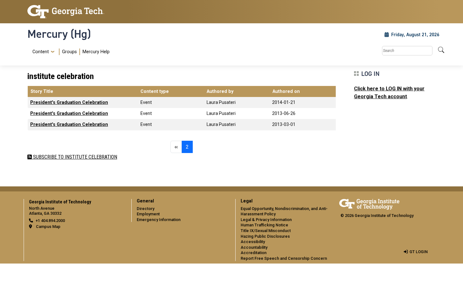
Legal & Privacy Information (266, 219)
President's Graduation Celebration (69, 102)
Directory (145, 208)
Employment (148, 214)
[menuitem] (69, 51)
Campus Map (48, 226)
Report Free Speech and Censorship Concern (284, 258)
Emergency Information (158, 219)
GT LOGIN (418, 251)
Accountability (254, 247)
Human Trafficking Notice (264, 225)
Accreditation (253, 252)
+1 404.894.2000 (50, 220)
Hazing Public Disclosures (265, 236)
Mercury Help (96, 51)
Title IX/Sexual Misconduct (266, 230)
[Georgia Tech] (75, 11)
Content (40, 51)
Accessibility (253, 241)
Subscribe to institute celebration (74, 157)
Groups (69, 51)
